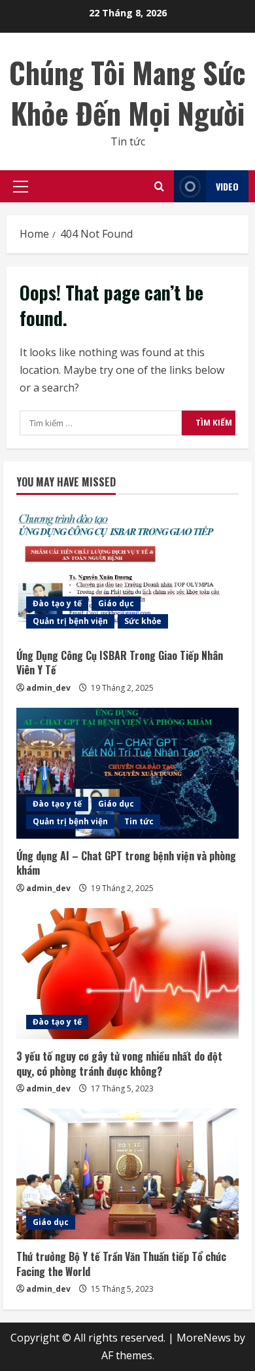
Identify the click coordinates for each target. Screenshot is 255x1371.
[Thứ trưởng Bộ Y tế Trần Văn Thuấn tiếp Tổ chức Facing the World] (127, 1173)
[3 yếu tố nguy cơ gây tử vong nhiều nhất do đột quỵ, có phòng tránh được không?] (127, 973)
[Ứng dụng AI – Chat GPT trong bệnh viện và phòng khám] (127, 773)
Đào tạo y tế (57, 603)
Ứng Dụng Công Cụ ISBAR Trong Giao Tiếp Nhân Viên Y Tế (119, 663)
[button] (21, 186)
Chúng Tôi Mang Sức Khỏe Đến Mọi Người (127, 92)
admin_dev (48, 687)
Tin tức (139, 821)
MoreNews (204, 1337)
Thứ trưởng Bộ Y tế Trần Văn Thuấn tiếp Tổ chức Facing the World (121, 1264)
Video (227, 186)
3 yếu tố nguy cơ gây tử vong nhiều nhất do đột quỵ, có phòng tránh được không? (119, 1063)
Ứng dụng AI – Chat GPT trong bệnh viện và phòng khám (126, 863)
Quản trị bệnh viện (70, 621)
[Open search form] (159, 186)
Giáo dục (116, 603)
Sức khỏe (143, 621)
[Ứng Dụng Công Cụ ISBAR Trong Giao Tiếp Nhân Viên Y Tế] (127, 572)
